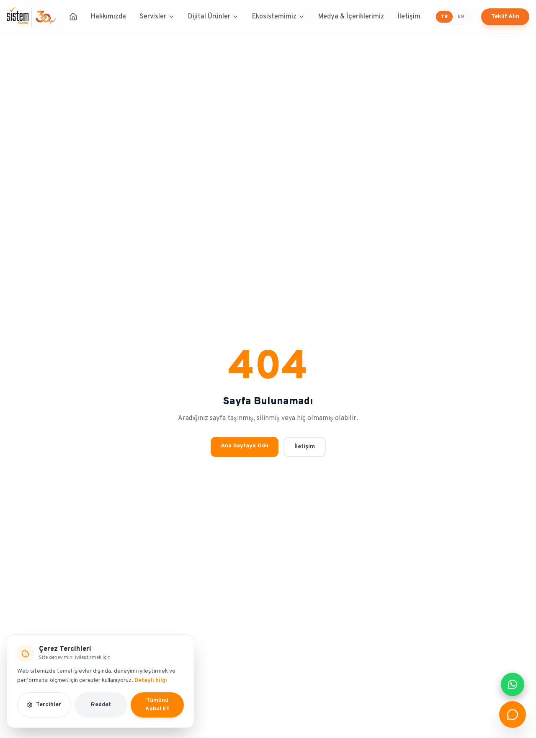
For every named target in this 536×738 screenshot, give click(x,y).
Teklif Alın (505, 16)
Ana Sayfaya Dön (244, 445)
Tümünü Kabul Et (157, 704)
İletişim (408, 17)
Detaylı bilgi (150, 680)
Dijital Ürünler (209, 17)
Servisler (152, 17)
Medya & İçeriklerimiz (351, 17)
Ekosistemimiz (274, 17)
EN (461, 17)
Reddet (101, 704)
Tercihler (48, 704)
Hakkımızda (108, 17)
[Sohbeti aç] (512, 714)
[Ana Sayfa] (73, 17)
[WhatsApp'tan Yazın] (512, 684)
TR (444, 17)
